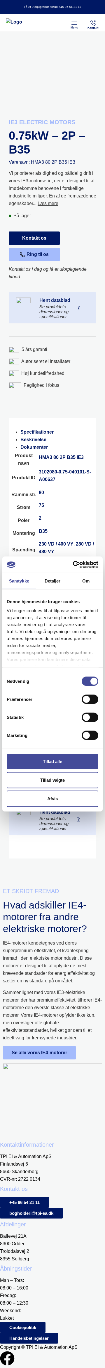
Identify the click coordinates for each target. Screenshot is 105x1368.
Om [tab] (86, 580)
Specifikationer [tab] (37, 432)
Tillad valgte (52, 779)
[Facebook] (7, 1358)
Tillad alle (52, 761)
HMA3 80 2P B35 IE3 (61, 457)
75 (41, 505)
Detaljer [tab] (53, 580)
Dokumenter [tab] (34, 447)
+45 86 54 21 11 (70, 6)
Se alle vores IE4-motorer (39, 1052)
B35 (43, 531)
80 (41, 492)
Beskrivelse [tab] (33, 439)
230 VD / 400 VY (56, 544)
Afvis (52, 798)
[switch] (90, 699)
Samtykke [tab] (19, 580)
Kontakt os (34, 238)
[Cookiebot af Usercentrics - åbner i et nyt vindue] (74, 565)
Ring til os (38, 254)
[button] (74, 22)
